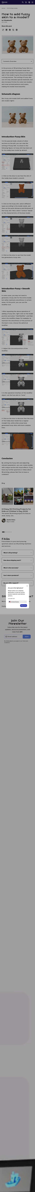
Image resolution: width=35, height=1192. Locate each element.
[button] (27, 586)
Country (11, 598)
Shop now (23, 605)
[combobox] (14, 602)
